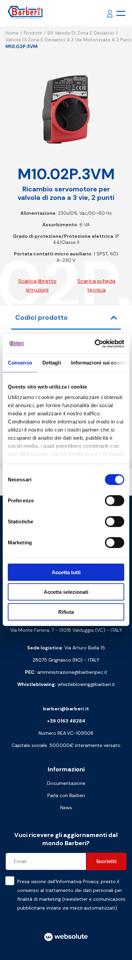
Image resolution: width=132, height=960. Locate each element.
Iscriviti (106, 861)
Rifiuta (66, 611)
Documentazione (66, 783)
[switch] (114, 500)
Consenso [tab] (20, 362)
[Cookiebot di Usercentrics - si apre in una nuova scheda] (95, 343)
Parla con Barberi (66, 795)
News (66, 808)
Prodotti (33, 33)
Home (12, 33)
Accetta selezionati (66, 592)
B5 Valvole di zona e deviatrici (80, 33)
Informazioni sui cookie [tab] (99, 362)
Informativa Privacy (77, 881)
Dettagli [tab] (51, 362)
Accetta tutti (66, 572)
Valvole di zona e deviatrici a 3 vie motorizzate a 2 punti (68, 40)
